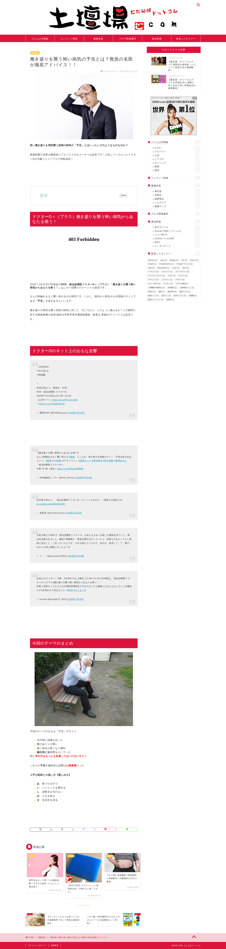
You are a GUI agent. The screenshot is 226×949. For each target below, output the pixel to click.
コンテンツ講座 (69, 38)
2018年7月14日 (84, 477)
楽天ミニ (166, 295)
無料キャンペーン (155, 299)
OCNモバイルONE (176, 238)
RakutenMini (163, 268)
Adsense (152, 260)
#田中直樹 (108, 460)
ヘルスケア (176, 202)
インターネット (176, 246)
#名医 (58, 460)
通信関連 (157, 38)
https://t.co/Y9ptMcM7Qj (52, 404)
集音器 (176, 191)
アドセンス (153, 271)
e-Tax (176, 148)
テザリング (153, 279)
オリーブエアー (182, 271)
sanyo (175, 268)
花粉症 (176, 195)
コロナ (171, 275)
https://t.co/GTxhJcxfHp (65, 400)
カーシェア (176, 163)
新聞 (176, 166)
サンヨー (182, 275)
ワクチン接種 (182, 283)
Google (152, 264)
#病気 (72, 457)
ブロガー (179, 279)
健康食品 (176, 199)
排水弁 (151, 291)
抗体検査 (172, 287)
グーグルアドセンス (156, 275)
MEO (176, 242)
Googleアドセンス (184, 264)
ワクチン (168, 283)
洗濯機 (192, 295)
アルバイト (176, 151)
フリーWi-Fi (176, 235)
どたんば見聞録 (40, 38)
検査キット (153, 295)
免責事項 (54, 945)
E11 (184, 260)
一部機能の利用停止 (156, 287)
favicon (194, 260)
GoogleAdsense (166, 264)
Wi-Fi (186, 268)
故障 (161, 291)
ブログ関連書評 (127, 38)
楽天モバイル (176, 227)
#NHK (70, 590)
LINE (151, 268)
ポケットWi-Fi (154, 283)
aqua (163, 260)
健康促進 (98, 38)
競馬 (176, 170)
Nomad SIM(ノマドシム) (176, 231)
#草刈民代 (97, 460)
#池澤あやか (120, 460)
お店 (176, 155)
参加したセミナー (186, 38)
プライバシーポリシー (37, 945)
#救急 (49, 460)
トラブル (176, 159)
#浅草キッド (84, 460)
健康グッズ (176, 206)
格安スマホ (185, 291)
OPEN (123, 195)
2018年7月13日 (76, 412)
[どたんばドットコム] (113, 31)
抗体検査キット (186, 287)
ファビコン (167, 279)
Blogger (174, 260)
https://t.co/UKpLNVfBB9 (70, 468)
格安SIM (172, 291)
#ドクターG (80, 590)
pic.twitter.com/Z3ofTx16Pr (51, 504)
